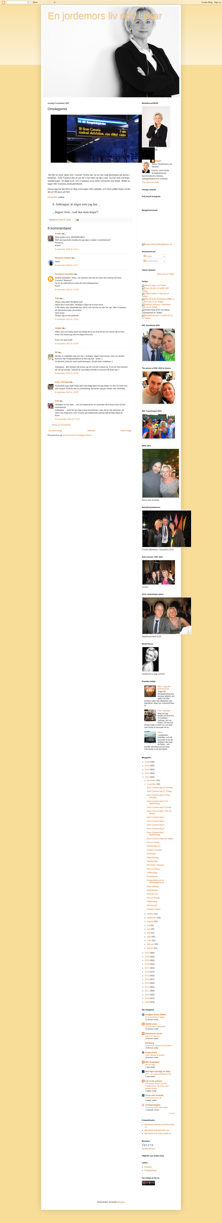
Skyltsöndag (152, 861)
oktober (150, 914)
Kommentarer (152, 261)
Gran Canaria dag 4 (155, 825)
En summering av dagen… (155, 1017)
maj (149, 933)
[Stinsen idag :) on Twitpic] (154, 285)
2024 (147, 769)
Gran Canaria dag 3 (155, 828)
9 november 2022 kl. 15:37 (66, 249)
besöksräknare (148, 1149)
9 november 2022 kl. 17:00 (66, 290)
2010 (147, 995)
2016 (147, 972)
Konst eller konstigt (154, 1095)
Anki (57, 401)
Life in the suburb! (153, 1081)
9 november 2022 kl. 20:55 (66, 392)
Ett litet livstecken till (153, 1098)
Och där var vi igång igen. (155, 1026)
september (152, 918)
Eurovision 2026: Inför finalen (156, 1107)
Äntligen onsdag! (154, 850)
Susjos (158, 161)
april (149, 937)
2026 (147, 762)
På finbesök (152, 905)
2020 (147, 957)
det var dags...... (151, 1065)
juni (149, 929)
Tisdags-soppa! (153, 909)
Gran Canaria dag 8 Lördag (159, 807)
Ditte (57, 298)
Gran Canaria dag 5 (155, 821)
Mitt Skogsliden (152, 1062)
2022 (147, 777)
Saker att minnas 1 (152, 1036)
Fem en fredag (153, 842)
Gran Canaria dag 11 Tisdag (159, 791)
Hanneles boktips (63, 258)
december (152, 780)
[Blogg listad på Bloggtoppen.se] (157, 244)
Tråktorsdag (152, 873)
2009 (147, 998)
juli (148, 925)
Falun (160, 732)
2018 (147, 964)
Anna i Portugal (62, 382)
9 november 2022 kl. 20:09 (66, 344)
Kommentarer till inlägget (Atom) (77, 435)
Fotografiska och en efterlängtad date (155, 881)
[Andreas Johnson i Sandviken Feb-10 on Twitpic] (158, 307)
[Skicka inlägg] (77, 220)
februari (150, 944)
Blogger (121, 1202)
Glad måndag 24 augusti (154, 1055)
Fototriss (148, 1167)
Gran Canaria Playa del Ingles (160, 838)
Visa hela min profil (150, 182)
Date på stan (152, 894)
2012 (147, 987)
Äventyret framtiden (64, 274)
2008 (147, 1002)
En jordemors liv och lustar (105, 15)
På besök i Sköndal (155, 865)
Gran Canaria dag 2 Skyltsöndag (155, 833)
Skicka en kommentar (61, 425)
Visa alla (171, 1113)
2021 (147, 953)
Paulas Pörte (151, 1052)
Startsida (91, 430)
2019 (147, 960)
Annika (58, 234)
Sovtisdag (151, 854)
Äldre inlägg (126, 430)
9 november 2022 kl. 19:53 (66, 319)
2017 (147, 968)
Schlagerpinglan (152, 1105)
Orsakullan (53, 197)
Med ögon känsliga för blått (157, 1071)
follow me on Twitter (165, 274)
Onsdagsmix (152, 876)
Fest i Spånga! (164, 711)
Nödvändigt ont (153, 846)
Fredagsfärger (150, 1170)
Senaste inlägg (55, 430)
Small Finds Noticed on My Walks (158, 1046)
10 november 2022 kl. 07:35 (67, 419)
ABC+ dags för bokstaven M (164, 687)
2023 (147, 773)
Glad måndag (153, 857)
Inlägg (149, 256)
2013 (147, 983)
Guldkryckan (151, 1024)
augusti (150, 921)
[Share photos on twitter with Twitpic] (158, 291)
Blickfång (149, 1043)
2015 (147, 976)
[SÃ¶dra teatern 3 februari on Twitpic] (158, 296)
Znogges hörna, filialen (155, 1014)
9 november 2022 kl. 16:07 (66, 265)
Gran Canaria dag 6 (155, 817)
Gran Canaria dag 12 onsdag (160, 787)
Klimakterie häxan (153, 1033)
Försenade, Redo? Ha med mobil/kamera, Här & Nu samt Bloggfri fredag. (157, 1086)
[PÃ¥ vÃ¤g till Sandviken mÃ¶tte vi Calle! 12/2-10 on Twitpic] (158, 302)
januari (150, 948)
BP (56, 352)
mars (149, 940)
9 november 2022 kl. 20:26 (66, 373)
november (152, 784)
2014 (147, 979)
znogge (58, 328)
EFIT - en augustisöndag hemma (158, 1074)
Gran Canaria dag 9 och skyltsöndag (157, 802)
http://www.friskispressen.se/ (156, 1130)
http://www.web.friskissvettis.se (157, 1133)
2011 (147, 991)
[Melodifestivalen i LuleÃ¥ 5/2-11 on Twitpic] (158, 318)
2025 (147, 766)
